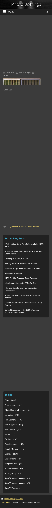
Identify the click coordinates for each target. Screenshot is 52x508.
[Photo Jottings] (26, 4)
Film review (10, 429)
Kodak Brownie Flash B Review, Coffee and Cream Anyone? (23, 252)
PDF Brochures (11, 468)
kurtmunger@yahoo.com (13, 499)
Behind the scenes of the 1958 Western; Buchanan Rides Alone (22, 311)
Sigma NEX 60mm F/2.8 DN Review (23, 226)
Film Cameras (11, 419)
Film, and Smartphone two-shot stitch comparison (21, 289)
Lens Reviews (10, 458)
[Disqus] (26, 124)
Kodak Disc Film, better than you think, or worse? (22, 296)
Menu (11, 11)
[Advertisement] (26, 42)
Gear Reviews (11, 444)
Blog (7, 400)
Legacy (8, 453)
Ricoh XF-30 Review (13, 273)
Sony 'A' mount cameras (15, 478)
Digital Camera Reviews (15, 410)
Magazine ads (11, 463)
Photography (10, 473)
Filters (7, 434)
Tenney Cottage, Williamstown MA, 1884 (22, 268)
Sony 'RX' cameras (12, 488)
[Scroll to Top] (46, 479)
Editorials (9, 415)
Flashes (8, 439)
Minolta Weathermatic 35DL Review (20, 283)
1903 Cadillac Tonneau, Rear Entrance (21, 278)
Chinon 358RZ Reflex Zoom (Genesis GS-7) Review (23, 303)
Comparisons (10, 405)
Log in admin (5, 503)
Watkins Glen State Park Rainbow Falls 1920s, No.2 (24, 245)
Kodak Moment (11, 449)
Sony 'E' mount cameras (15, 483)
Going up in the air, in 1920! (16, 258)
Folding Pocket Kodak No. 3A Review (21, 263)
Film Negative (11, 424)
